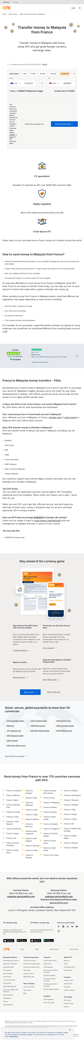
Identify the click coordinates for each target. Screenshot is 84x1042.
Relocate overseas (49, 975)
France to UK (69, 824)
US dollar (12, 741)
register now (55, 417)
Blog (24, 993)
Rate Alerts (26, 970)
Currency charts (28, 973)
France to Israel (31, 810)
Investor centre (68, 980)
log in (11, 137)
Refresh (44, 64)
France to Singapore (51, 829)
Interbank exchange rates (31, 964)
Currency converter (29, 960)
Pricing (5, 1001)
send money (71, 417)
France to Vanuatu (71, 843)
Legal (65, 964)
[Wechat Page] (72, 926)
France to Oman (32, 850)
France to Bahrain (13, 795)
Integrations (7, 998)
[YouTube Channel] (76, 926)
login (39, 269)
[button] (25, 73)
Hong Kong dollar (65, 726)
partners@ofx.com (59, 902)
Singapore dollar (15, 736)
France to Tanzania (71, 800)
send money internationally (47, 520)
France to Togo (70, 810)
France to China (12, 817)
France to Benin (12, 800)
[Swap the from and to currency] (42, 83)
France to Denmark (13, 829)
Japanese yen (14, 731)
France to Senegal (50, 824)
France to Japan (32, 814)
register (12, 135)
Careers (66, 1006)
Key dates (67, 987)
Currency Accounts (9, 980)
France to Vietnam (71, 848)
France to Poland (50, 807)
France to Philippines (52, 803)
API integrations (49, 999)
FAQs (36, 949)
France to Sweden (71, 791)
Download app (48, 967)
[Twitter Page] (67, 926)
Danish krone (63, 721)
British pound (38, 726)
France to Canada (13, 812)
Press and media (49, 1002)
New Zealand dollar (40, 731)
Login (73, 8)
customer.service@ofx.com (21, 896)
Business (6, 2)
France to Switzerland (72, 795)
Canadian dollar (39, 721)
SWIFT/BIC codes (28, 977)
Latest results (68, 983)
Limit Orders (7, 977)
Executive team (68, 1003)
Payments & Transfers (10, 964)
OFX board (67, 1000)
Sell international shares (51, 989)
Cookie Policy (13, 1036)
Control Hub (7, 983)
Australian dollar (15, 721)
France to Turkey (70, 819)
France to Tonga (70, 814)
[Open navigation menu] (80, 8)
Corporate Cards (8, 967)
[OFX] (6, 8)
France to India (31, 798)
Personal (16, 2)
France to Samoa (50, 812)
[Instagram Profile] (58, 931)
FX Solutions (7, 970)
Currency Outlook (29, 987)
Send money (13, 14)
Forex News (27, 990)
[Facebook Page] (58, 926)
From (11, 78)
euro (10, 726)
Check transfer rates (50, 960)
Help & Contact (54, 949)
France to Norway (32, 846)
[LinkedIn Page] (63, 926)
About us (67, 960)
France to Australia (13, 791)
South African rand (16, 746)
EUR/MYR (39, 517)
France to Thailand (71, 805)
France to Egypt (12, 833)
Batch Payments (8, 995)
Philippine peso (64, 731)
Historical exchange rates (31, 967)
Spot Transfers (8, 973)
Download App (8, 1004)
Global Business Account (11, 960)
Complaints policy (69, 967)
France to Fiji (11, 838)
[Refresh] (8, 64)
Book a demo (74, 949)
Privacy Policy (68, 970)
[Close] (70, 1029)
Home (4, 14)
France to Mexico (32, 819)
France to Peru (49, 798)
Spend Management (9, 986)
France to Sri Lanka (51, 855)
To (49, 78)
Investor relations (69, 990)
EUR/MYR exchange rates (14, 537)
